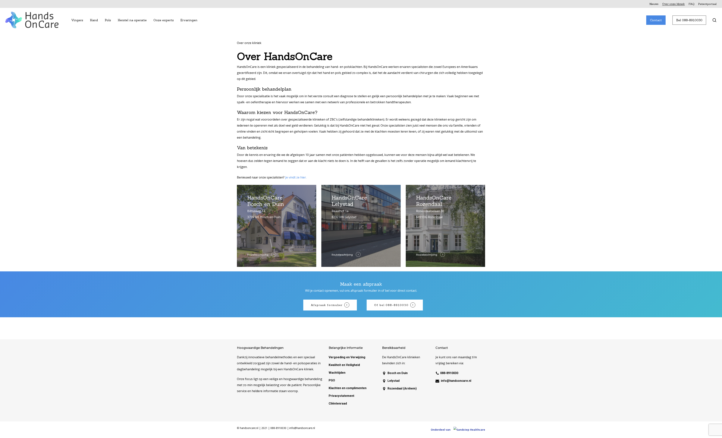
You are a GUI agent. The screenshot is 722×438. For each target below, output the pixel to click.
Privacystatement (341, 396)
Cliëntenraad (338, 403)
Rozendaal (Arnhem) (402, 388)
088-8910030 (449, 373)
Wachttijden (337, 372)
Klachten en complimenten (347, 388)
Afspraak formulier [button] (327, 305)
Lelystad (394, 381)
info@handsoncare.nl (456, 381)
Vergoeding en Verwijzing (347, 357)
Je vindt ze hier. (296, 177)
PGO (332, 380)
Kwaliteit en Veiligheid (344, 365)
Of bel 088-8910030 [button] (391, 305)
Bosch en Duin (398, 373)
